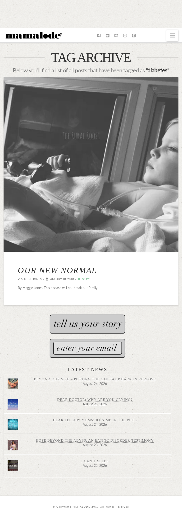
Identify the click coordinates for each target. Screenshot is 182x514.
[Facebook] (98, 35)
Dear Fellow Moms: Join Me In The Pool (95, 420)
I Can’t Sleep (95, 461)
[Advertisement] (91, 13)
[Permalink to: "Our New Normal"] (91, 164)
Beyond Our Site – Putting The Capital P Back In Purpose (95, 379)
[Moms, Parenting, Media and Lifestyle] (33, 34)
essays (85, 279)
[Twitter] (107, 35)
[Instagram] (125, 35)
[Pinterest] (134, 35)
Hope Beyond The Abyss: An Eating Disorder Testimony (95, 440)
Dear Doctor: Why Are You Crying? (95, 399)
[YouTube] (116, 35)
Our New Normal (57, 270)
